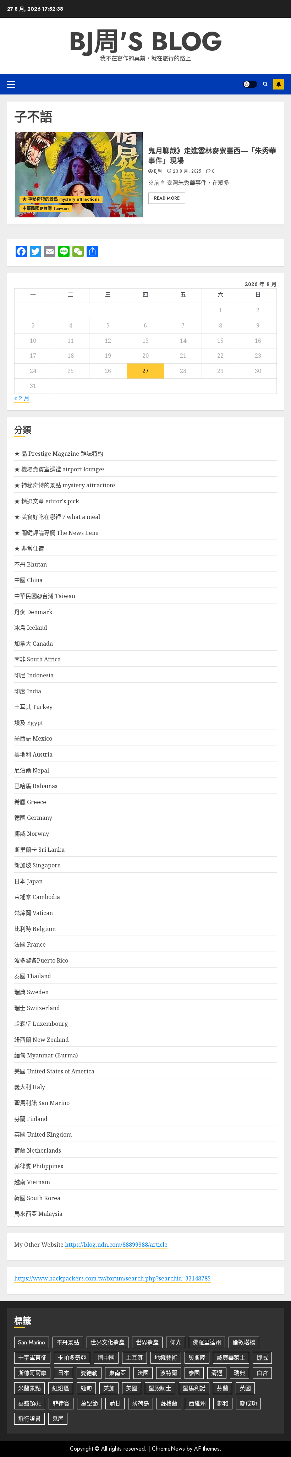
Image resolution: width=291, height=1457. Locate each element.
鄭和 (223, 1403)
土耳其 (134, 1358)
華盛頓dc (29, 1403)
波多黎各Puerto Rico (41, 960)
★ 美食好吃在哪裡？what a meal (57, 517)
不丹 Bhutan (30, 564)
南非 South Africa (37, 659)
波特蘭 (168, 1373)
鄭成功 (248, 1403)
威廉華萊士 (231, 1358)
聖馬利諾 (194, 1388)
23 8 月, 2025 (187, 171)
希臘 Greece (30, 802)
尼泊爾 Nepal (31, 770)
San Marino (31, 1342)
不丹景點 (67, 1342)
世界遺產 (147, 1342)
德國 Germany (33, 818)
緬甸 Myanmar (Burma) (46, 1055)
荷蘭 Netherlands (37, 1150)
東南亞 (117, 1373)
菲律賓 (61, 1403)
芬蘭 (222, 1388)
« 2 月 (21, 398)
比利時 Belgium (35, 929)
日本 (63, 1373)
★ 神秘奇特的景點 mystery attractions (61, 199)
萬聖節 (89, 1403)
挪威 (262, 1358)
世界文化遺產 (107, 1342)
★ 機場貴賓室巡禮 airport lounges (59, 469)
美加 (109, 1388)
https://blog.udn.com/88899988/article (116, 1245)
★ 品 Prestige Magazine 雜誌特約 (58, 453)
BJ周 (158, 171)
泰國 (194, 1373)
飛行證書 (29, 1419)
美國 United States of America (54, 1071)
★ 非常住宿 (29, 548)
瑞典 (239, 1373)
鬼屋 (58, 1419)
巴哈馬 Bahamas (35, 786)
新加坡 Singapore (37, 865)
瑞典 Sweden (31, 992)
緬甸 (86, 1388)
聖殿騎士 (160, 1388)
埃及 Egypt (28, 723)
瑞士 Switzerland (37, 1008)
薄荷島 (140, 1403)
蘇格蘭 (168, 1403)
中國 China (28, 580)
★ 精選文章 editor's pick (46, 501)
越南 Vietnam (32, 1182)
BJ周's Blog (146, 41)
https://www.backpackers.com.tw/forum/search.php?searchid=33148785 (112, 1278)
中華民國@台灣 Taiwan (45, 208)
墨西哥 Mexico (33, 738)
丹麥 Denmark (33, 612)
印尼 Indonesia (34, 675)
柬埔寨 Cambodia (37, 897)
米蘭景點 (29, 1388)
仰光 (175, 1342)
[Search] (265, 84)
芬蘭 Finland (31, 1119)
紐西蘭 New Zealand (41, 1040)
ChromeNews (168, 1449)
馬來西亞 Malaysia (38, 1214)
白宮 (262, 1373)
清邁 (217, 1373)
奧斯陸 (196, 1358)
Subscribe (278, 84)
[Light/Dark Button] (250, 84)
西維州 (197, 1403)
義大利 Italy (29, 1087)
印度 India (27, 691)
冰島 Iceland (30, 628)
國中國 (106, 1358)
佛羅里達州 (207, 1342)
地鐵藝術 (165, 1358)
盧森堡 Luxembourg (41, 1024)
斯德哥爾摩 (32, 1373)
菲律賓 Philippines (38, 1166)
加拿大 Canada (33, 644)
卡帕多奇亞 (72, 1358)
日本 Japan (28, 881)
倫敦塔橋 (243, 1342)
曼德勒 (89, 1373)
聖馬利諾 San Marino (42, 1103)
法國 (143, 1373)
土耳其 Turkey (33, 707)
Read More (167, 198)
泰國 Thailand (32, 976)
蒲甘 (115, 1403)
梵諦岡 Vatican (33, 913)
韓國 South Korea (37, 1198)
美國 (131, 1388)
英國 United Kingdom (43, 1134)
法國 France (30, 944)
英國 (245, 1388)
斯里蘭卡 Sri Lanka (39, 850)
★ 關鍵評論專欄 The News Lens (56, 533)
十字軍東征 (32, 1358)
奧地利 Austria (33, 754)
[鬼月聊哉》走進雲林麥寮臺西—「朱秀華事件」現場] (78, 174)
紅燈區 (60, 1388)
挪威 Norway (31, 834)
